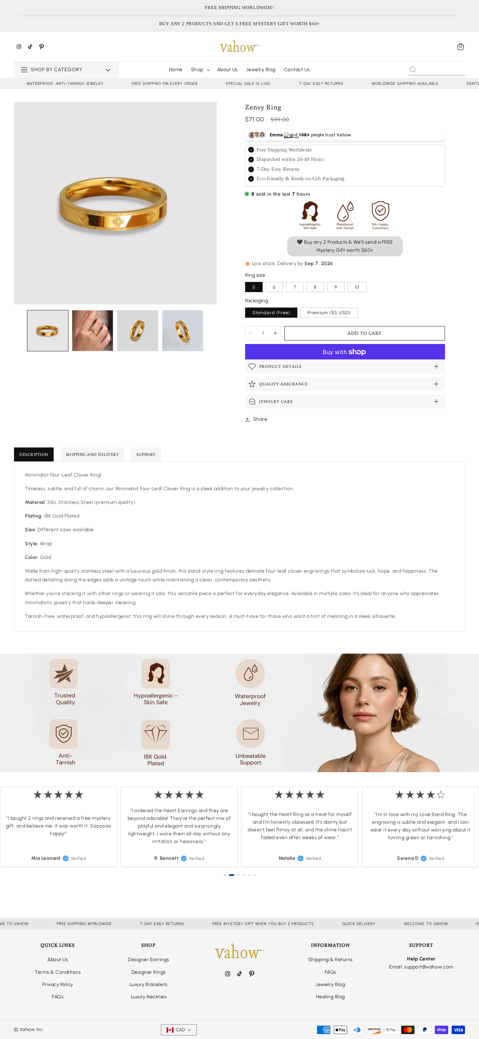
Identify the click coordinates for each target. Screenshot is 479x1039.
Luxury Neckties (149, 997)
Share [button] (260, 419)
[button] (460, 46)
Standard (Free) (271, 312)
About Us (57, 960)
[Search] (412, 69)
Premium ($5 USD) (329, 312)
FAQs (57, 997)
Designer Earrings (148, 960)
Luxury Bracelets (149, 984)
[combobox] (437, 69)
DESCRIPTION (33, 454)
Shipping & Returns (330, 960)
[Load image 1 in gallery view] (47, 330)
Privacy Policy (57, 984)
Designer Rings (148, 972)
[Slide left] (19, 330)
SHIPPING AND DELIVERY (92, 454)
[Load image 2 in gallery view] (92, 330)
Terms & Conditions (58, 972)
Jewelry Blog (330, 984)
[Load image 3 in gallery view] (137, 330)
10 (357, 287)
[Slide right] (211, 330)
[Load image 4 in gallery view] (182, 330)
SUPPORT (146, 454)
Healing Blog (330, 997)
